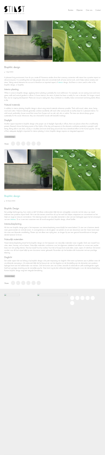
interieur (13, 219)
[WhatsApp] (33, 144)
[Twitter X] (23, 144)
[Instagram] (72, 298)
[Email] (72, 303)
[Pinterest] (18, 144)
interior (60, 82)
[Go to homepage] (14, 10)
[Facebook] (13, 144)
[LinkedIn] (28, 144)
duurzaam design (9, 276)
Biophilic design (12, 196)
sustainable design (9, 137)
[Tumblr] (39, 144)
